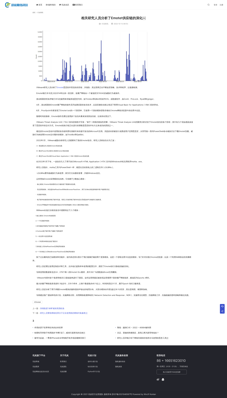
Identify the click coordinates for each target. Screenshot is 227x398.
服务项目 (52, 5)
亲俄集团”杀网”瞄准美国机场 (52, 308)
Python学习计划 (94, 371)
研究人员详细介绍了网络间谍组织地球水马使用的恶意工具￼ (142, 338)
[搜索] (208, 4)
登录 (215, 5)
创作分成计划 (93, 361)
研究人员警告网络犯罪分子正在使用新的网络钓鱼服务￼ (63, 313)
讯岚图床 (36, 366)
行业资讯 (105, 24)
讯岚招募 (63, 371)
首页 (40, 5)
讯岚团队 (63, 366)
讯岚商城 (36, 361)
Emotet (60, 87)
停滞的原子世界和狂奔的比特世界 (48, 327)
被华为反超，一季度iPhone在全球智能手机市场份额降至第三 (60, 338)
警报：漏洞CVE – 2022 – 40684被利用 (134, 327)
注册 (221, 5)
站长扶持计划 (93, 366)
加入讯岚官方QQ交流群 (171, 372)
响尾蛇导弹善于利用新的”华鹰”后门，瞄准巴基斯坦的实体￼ (59, 333)
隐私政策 (118, 366)
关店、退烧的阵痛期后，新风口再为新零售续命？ (138, 333)
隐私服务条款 (120, 361)
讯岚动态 (64, 5)
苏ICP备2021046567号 (122, 394)
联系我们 (79, 5)
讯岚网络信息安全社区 (41, 371)
